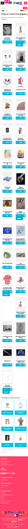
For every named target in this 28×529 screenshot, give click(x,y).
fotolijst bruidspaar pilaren (7, 39)
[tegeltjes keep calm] (21, 154)
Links (2, 487)
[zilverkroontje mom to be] (21, 353)
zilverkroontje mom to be (20, 361)
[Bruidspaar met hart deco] (21, 279)
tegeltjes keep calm (21, 163)
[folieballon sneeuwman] (7, 81)
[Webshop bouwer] (20, 519)
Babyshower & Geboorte (7, 429)
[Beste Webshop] (14, 521)
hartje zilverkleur (20, 188)
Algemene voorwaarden (8, 449)
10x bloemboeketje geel (20, 264)
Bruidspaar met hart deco (20, 288)
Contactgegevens (4, 485)
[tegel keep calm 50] (7, 154)
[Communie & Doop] (21, 421)
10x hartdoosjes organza (7, 212)
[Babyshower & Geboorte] (7, 421)
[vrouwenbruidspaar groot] (21, 30)
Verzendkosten (4, 479)
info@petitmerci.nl (4, 503)
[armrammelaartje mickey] (7, 57)
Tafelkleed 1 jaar (20, 89)
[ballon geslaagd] (7, 255)
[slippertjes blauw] (7, 179)
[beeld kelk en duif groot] (21, 328)
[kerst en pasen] (7, 405)
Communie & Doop (21, 429)
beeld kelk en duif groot (21, 337)
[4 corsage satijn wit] (7, 328)
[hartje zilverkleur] (21, 179)
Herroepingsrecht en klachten (7, 464)
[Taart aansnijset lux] (21, 203)
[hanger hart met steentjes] (7, 231)
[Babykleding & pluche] (21, 405)
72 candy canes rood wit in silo (7, 288)
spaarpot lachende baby (7, 114)
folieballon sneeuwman (7, 90)
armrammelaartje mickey (7, 66)
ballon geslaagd (7, 263)
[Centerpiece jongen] (21, 57)
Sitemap (4, 452)
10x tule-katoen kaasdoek (20, 114)
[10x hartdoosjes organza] (7, 203)
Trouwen (7, 445)
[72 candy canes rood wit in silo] (7, 279)
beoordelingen (20, 524)
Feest (20, 445)
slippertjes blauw (7, 188)
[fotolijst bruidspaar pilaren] (7, 30)
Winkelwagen (25, 3)
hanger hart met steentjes (7, 239)
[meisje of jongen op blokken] (21, 304)
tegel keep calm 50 (7, 163)
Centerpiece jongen (20, 66)
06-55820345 (7, 501)
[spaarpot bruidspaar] (21, 130)
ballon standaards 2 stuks (7, 386)
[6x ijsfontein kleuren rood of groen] (7, 130)
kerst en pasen (7, 412)
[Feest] (21, 437)
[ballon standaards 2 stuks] (7, 377)
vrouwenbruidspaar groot (21, 38)
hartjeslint (7, 361)
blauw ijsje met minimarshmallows (21, 239)
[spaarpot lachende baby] (7, 106)
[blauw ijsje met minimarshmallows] (21, 231)
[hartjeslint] (7, 353)
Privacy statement (4, 463)
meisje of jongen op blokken (20, 313)
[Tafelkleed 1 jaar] (21, 81)
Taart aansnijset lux (20, 212)
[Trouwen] (7, 437)
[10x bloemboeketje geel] (21, 255)
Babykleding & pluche (21, 412)
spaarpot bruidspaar (20, 139)
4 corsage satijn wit (7, 337)
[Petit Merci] (14, 3)
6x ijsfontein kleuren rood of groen (7, 139)
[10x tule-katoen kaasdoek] (21, 106)
